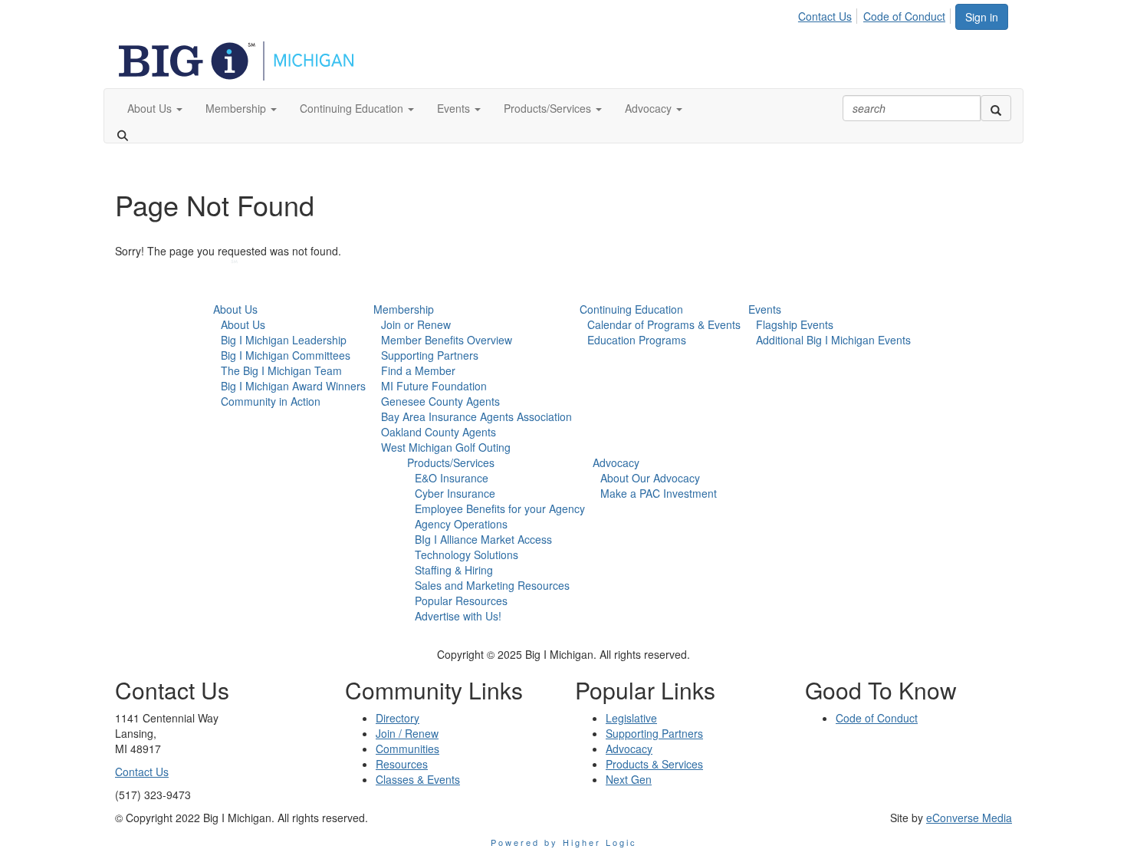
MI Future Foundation (434, 385)
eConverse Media (969, 817)
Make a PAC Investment (658, 493)
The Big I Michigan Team (281, 370)
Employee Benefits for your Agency (500, 508)
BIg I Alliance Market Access (483, 539)
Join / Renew (407, 733)
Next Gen (629, 779)
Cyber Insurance (455, 493)
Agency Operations (461, 523)
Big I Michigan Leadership (284, 339)
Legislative (631, 718)
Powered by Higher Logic (564, 842)
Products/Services (451, 462)
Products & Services (654, 764)
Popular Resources (461, 600)
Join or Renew (416, 324)
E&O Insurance (451, 477)
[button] (155, 108)
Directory (397, 718)
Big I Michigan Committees (285, 355)
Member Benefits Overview (446, 339)
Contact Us (825, 16)
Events (764, 309)
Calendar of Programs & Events (664, 324)
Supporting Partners (429, 355)
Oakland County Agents (438, 431)
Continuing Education (631, 309)
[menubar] (876, 14)
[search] (996, 108)
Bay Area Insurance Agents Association (476, 416)
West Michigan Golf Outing (446, 447)
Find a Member (418, 370)
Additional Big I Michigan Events (833, 339)
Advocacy (616, 462)
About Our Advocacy (650, 477)
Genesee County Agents (440, 401)
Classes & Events (418, 779)
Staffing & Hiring (454, 570)
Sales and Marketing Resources (492, 585)
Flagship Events (794, 324)
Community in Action (270, 401)
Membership (403, 309)
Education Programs (636, 339)
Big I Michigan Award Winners (293, 385)
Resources (402, 764)
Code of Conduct (904, 16)
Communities (407, 748)
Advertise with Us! (458, 616)
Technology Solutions (466, 554)
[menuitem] (829, 14)
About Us (235, 309)
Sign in (981, 17)
